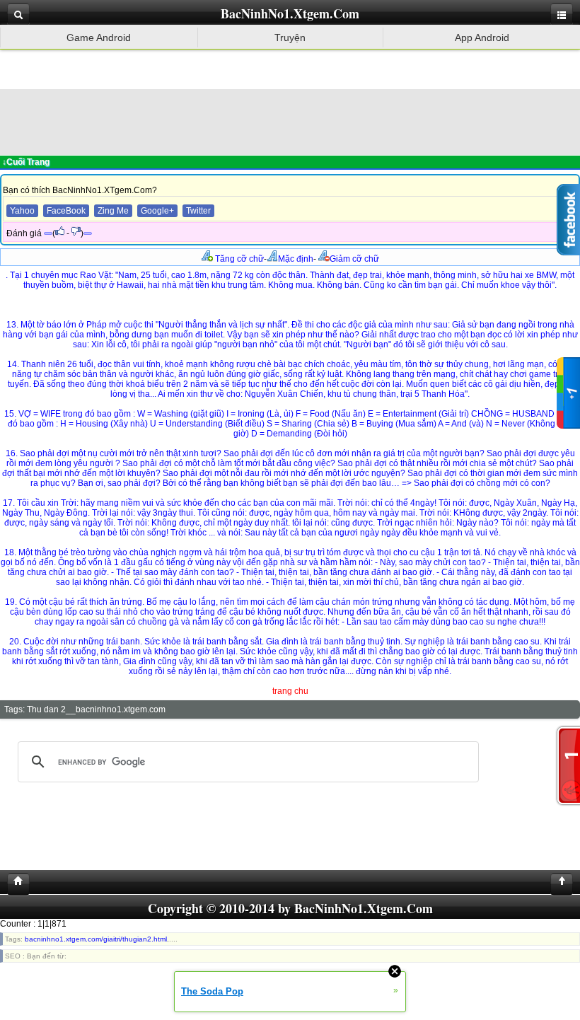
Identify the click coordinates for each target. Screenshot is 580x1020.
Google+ (157, 211)
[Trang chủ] (15, 884)
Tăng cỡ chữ (238, 259)
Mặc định (295, 259)
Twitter (198, 211)
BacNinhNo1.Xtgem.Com (290, 13)
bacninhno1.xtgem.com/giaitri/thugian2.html (96, 939)
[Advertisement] (290, 121)
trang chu (290, 691)
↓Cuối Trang (26, 162)
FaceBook (66, 211)
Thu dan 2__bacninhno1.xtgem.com (96, 709)
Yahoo (22, 211)
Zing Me (113, 211)
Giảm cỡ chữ (354, 259)
